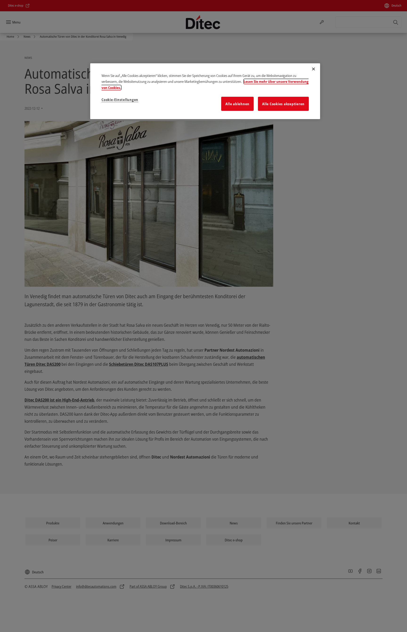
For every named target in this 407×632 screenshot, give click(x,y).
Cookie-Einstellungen (120, 99)
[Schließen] (313, 69)
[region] (205, 91)
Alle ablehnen (237, 103)
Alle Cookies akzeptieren (283, 103)
